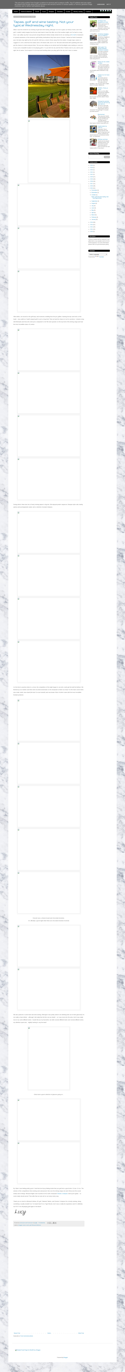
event (27, 1225)
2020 (91, 176)
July (93, 205)
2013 (91, 224)
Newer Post (17, 1333)
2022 (91, 172)
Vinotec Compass (62, 1193)
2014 (91, 222)
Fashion (88, 11)
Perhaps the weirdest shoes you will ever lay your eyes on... (104, 103)
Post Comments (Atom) (26, 1336)
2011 (91, 229)
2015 (91, 188)
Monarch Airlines (36, 1225)
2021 (91, 174)
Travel (37, 11)
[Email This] (48, 1223)
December (94, 190)
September (95, 201)
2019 (91, 179)
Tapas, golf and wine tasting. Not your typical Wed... (99, 197)
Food (44, 11)
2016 (91, 186)
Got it (109, 4)
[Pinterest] (106, 11)
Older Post (81, 1333)
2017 (91, 183)
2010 (91, 231)
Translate (101, 257)
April (93, 212)
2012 (91, 227)
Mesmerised (101, 114)
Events (68, 11)
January (94, 219)
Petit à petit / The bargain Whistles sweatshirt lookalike (103, 48)
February (94, 217)
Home (16, 11)
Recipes (51, 11)
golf (31, 1225)
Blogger (66, 1357)
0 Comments (41, 1222)
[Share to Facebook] (54, 1223)
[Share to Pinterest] (56, 1223)
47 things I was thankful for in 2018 (103, 21)
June (93, 208)
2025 (91, 165)
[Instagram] (108, 11)
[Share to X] (52, 1223)
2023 (91, 170)
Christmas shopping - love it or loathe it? (103, 34)
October (94, 195)
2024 (91, 167)
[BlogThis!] (50, 1223)
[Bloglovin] (101, 11)
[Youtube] (111, 11)
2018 (91, 181)
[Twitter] (104, 11)
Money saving (78, 11)
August (94, 203)
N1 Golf (73, 35)
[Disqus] (48, 1255)
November (94, 192)
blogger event (22, 1225)
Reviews (60, 11)
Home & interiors (26, 11)
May (93, 210)
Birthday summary (103, 139)
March (93, 215)
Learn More (101, 4)
